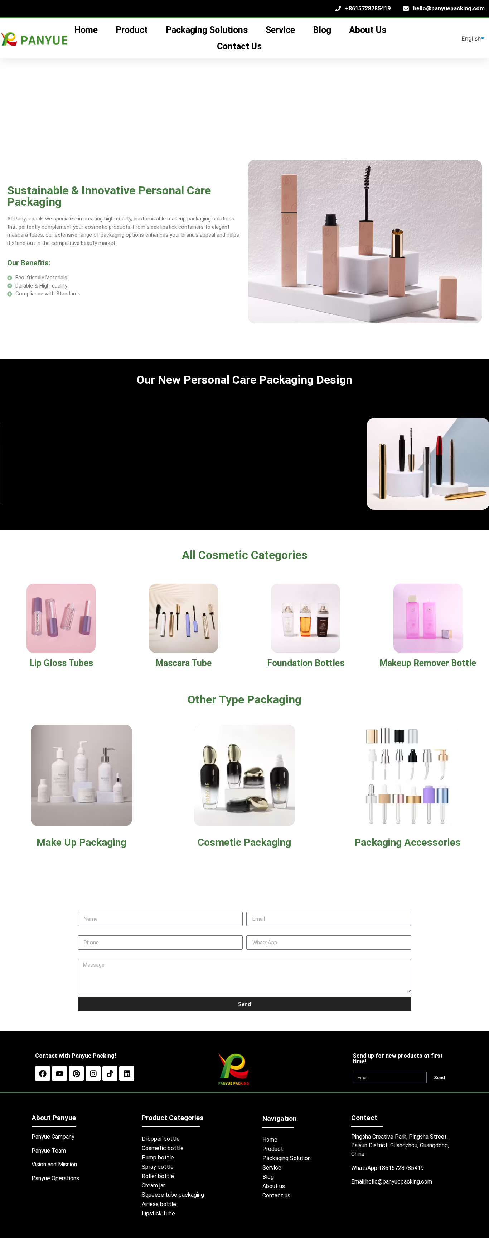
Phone (86, 932)
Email (253, 909)
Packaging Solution (286, 1158)
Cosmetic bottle (163, 1148)
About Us (367, 30)
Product (272, 1148)
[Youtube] (59, 1073)
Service (271, 1167)
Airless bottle (159, 1204)
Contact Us (239, 46)
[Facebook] (42, 1073)
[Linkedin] (126, 1073)
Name (85, 909)
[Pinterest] (76, 1073)
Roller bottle (158, 1176)
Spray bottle (158, 1166)
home (86, 30)
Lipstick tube (158, 1213)
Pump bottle (158, 1157)
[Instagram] (93, 1073)
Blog (322, 30)
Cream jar (153, 1185)
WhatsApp (259, 932)
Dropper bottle (161, 1138)
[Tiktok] (109, 1073)
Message (89, 956)
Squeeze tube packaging (173, 1194)
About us (273, 1186)
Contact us (276, 1195)
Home (269, 1139)
